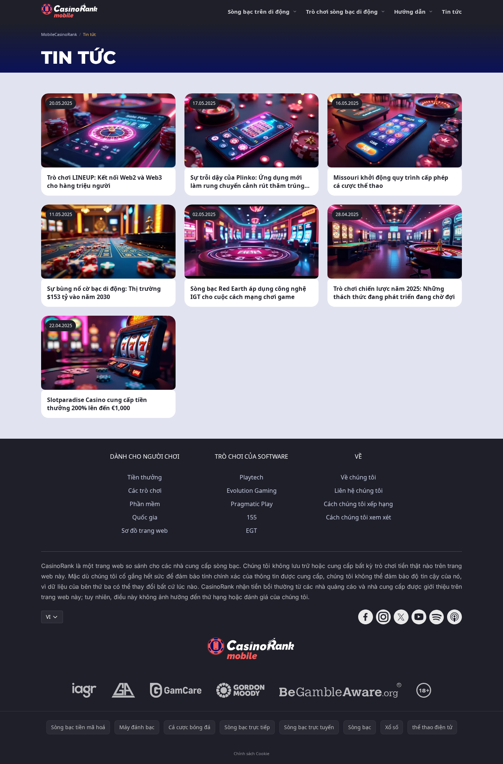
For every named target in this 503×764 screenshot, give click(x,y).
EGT (251, 531)
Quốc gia (144, 517)
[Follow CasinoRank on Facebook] (365, 616)
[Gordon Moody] (240, 690)
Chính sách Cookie (251, 753)
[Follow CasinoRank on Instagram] (383, 616)
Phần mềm (145, 504)
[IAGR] (84, 690)
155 (252, 517)
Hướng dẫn (410, 11)
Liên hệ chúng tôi (358, 490)
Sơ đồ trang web (144, 531)
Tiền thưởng (144, 477)
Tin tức (452, 11)
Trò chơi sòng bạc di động (342, 11)
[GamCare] (175, 690)
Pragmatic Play (252, 504)
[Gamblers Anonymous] (123, 690)
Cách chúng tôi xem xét (358, 517)
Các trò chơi (144, 490)
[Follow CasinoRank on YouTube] (419, 616)
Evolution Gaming (252, 490)
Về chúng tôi (358, 477)
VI (48, 616)
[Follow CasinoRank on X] (401, 616)
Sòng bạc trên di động (259, 11)
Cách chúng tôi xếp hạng (358, 504)
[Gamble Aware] (340, 690)
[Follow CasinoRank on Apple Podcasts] (454, 616)
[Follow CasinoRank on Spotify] (436, 616)
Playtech (251, 477)
